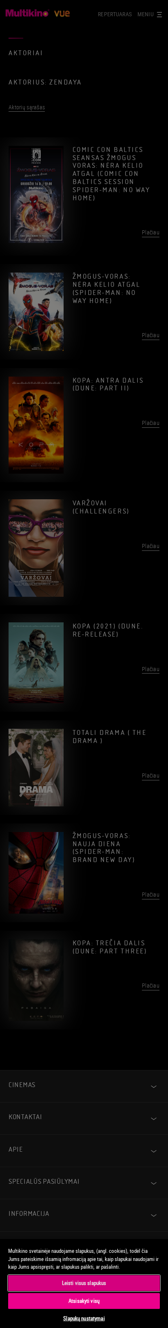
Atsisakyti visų (84, 1300)
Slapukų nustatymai (83, 1318)
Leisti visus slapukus (84, 1283)
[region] (84, 1283)
